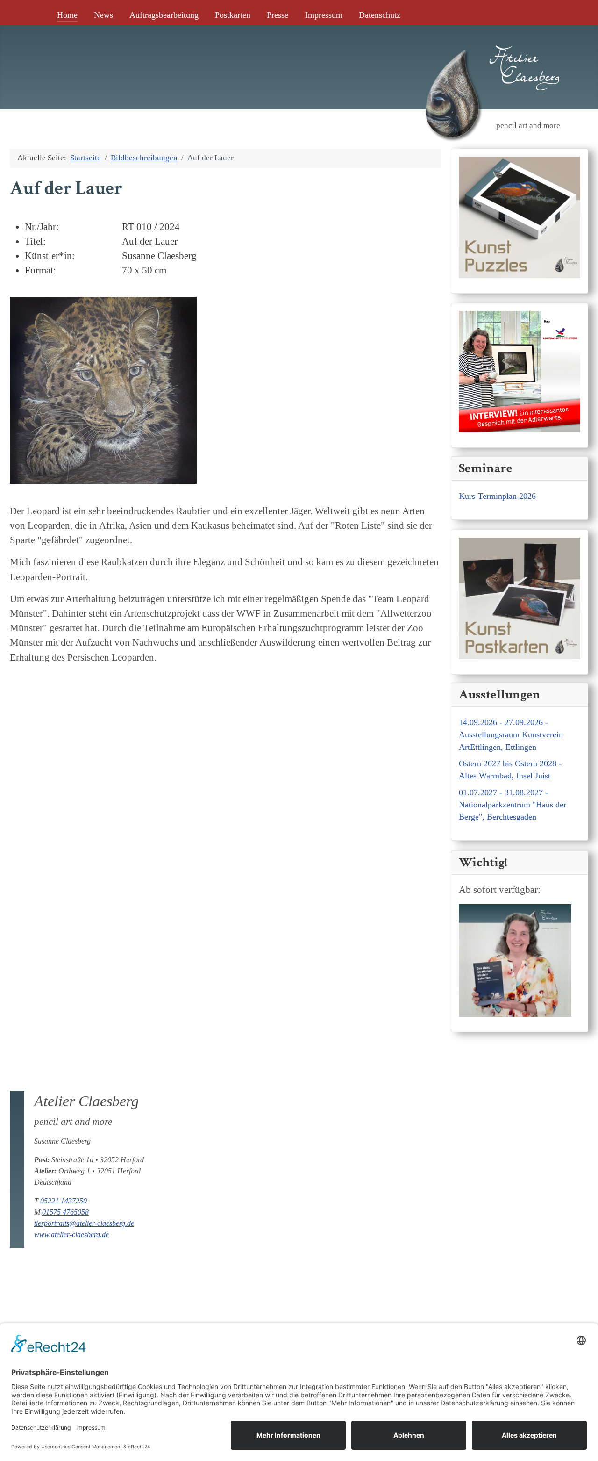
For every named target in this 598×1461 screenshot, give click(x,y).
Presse (277, 15)
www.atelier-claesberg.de (71, 1234)
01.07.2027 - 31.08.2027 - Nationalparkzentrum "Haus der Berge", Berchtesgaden (512, 805)
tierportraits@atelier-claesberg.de (84, 1223)
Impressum (323, 15)
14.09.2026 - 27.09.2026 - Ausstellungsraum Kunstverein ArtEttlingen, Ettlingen (511, 735)
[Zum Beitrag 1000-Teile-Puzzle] (519, 215)
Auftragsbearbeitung (164, 15)
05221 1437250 (63, 1201)
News (103, 15)
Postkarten (232, 15)
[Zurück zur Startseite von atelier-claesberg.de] (452, 52)
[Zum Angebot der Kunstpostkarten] (519, 596)
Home (67, 15)
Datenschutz (379, 15)
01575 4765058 (65, 1212)
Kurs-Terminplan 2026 (497, 496)
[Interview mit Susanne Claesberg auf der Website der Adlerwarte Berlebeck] (519, 370)
